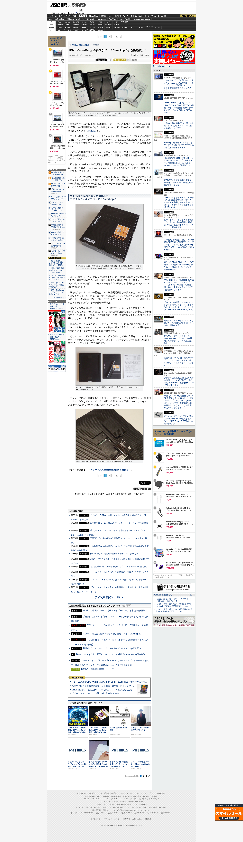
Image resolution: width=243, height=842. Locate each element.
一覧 (110, 60)
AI (56, 16)
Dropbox (100, 27)
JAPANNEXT (76, 30)
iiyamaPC (76, 22)
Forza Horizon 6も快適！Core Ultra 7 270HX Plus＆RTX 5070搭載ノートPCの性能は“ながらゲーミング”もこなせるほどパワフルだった (179, 108)
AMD (67, 24)
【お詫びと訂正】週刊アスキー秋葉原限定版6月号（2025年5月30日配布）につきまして (174, 610)
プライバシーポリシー (112, 819)
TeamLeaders (102, 19)
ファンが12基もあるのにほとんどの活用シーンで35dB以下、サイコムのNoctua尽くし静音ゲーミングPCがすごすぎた (179, 381)
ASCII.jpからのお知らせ (163, 595)
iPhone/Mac (93, 16)
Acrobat (67, 27)
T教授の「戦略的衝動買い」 (82, 45)
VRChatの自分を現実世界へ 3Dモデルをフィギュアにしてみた (102, 689)
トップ (50, 16)
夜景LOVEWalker (127, 813)
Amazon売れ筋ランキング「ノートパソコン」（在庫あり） (56, 41)
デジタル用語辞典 (118, 810)
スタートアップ (144, 16)
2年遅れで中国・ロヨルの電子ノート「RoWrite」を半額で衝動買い (114, 610)
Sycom (84, 22)
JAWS (60, 27)
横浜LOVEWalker (101, 813)
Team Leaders (117, 807)
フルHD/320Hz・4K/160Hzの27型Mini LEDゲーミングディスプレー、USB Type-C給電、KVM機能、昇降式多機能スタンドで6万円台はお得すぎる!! (179, 285)
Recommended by (132, 776)
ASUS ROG (76, 24)
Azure (84, 27)
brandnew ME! (92, 30)
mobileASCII (129, 810)
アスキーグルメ (81, 19)
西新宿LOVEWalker (114, 813)
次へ (117, 37)
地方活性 (128, 19)
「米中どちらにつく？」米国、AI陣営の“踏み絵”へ (96, 693)
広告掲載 (147, 819)
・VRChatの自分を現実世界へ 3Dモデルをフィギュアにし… (57, 278)
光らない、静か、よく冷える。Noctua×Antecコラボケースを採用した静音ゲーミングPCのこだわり (178, 339)
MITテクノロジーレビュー (142, 810)
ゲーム (153, 16)
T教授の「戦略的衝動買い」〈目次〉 (98, 669)
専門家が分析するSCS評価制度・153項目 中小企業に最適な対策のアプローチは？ (178, 182)
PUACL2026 (136, 19)
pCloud (100, 30)
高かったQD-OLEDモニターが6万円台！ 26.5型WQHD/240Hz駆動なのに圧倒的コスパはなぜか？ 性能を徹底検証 (179, 266)
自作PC (118, 16)
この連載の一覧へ (109, 597)
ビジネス (67, 16)
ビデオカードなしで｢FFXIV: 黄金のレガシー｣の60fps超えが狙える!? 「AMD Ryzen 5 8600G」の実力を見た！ (178, 420)
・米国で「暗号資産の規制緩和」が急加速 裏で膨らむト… (56, 270)
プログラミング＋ (128, 807)
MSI (100, 22)
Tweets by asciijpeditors (162, 66)
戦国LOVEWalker (166, 813)
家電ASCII (71, 19)
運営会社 (126, 819)
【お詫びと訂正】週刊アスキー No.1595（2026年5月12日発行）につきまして (175, 600)
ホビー (110, 16)
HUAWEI (100, 24)
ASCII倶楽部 (188, 16)
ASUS (109, 22)
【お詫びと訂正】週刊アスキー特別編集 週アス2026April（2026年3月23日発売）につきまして (174, 605)
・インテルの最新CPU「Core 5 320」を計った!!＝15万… (56, 263)
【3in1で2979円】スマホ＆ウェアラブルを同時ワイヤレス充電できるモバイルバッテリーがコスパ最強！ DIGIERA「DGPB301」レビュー (179, 307)
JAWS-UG (94, 799)
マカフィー (59, 30)
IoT (60, 16)
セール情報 (162, 16)
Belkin (116, 24)
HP (117, 22)
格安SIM (62, 19)
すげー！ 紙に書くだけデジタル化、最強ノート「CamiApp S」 (112, 633)
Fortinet (124, 27)
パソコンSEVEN (92, 22)
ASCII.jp (58, 5)
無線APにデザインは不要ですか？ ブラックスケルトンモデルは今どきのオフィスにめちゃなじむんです (180, 361)
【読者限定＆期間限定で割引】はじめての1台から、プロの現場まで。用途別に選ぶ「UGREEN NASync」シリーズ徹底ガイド (179, 161)
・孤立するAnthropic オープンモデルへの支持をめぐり (57, 292)
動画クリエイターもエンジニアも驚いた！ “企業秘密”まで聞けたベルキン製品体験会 (179, 323)
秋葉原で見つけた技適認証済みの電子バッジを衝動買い (114, 553)
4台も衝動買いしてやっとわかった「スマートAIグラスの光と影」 (119, 566)
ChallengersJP (146, 19)
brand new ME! (133, 801)
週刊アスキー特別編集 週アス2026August (57, 336)
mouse (67, 22)
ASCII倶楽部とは (59, 298)
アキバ (129, 16)
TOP (78, 793)
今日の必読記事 (97, 810)
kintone (75, 27)
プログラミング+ (113, 19)
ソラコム (92, 27)
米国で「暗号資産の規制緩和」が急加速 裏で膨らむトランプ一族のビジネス (109, 686)
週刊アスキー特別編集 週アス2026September (57, 306)
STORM (154, 796)
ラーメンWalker (76, 813)
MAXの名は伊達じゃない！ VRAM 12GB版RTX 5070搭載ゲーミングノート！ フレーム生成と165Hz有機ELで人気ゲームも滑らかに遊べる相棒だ (179, 245)
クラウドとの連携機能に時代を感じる (109, 470)
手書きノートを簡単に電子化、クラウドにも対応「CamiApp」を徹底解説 (110, 654)
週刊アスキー (91, 19)
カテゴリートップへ (142, 489)
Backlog (117, 27)
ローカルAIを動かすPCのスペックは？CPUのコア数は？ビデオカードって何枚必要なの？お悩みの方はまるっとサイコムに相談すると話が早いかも (179, 202)
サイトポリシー (96, 819)
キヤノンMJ (68, 30)
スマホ (135, 16)
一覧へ (191, 595)
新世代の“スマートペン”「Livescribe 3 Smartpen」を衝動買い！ (113, 648)
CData (108, 27)
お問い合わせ (137, 819)
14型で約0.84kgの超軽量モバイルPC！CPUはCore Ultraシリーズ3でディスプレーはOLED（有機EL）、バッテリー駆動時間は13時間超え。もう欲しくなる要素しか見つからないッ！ (179, 402)
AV (124, 16)
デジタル (77, 5)
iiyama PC (114, 796)
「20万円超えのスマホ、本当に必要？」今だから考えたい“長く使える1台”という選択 (179, 125)
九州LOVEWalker (140, 813)
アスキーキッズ (53, 19)
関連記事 (92, 130)
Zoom (141, 27)
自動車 (103, 16)
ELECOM (60, 24)
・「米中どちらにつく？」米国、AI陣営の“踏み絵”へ (56, 285)
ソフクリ (157, 27)
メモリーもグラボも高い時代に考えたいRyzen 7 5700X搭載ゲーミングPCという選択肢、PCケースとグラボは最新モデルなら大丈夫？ (179, 85)
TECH (75, 16)
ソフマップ (84, 30)
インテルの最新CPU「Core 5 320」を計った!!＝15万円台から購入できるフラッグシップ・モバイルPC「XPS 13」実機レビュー (132, 682)
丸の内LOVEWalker (153, 813)
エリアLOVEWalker (88, 813)
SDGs (122, 19)
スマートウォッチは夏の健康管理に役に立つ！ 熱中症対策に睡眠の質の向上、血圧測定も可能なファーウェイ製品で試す (179, 223)
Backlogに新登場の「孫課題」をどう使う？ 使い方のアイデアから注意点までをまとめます (179, 145)
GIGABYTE (84, 24)
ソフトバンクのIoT (149, 27)
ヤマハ (133, 27)
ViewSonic (108, 24)
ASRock (92, 24)
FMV (59, 22)
